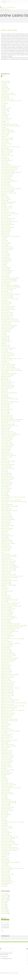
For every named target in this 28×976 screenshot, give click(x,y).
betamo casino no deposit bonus (8, 193)
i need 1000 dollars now (6, 442)
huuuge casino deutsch (6, 437)
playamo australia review (6, 737)
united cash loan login (5, 869)
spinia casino (3, 813)
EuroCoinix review (4, 330)
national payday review (6, 547)
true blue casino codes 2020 (7, 841)
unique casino (4, 865)
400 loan (3, 112)
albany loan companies (6, 151)
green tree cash (4, 410)
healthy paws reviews (5, 427)
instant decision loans (5, 456)
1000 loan (3, 84)
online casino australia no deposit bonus (9, 603)
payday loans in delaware (6, 692)
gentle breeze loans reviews (7, 382)
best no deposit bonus (5, 176)
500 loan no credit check (6, 137)
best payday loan (4, 182)
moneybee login (4, 534)
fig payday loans (4, 345)
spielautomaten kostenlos (6, 810)
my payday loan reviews (6, 541)
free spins (3, 361)
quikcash (3, 775)
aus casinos (3, 163)
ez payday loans (4, 337)
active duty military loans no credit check (9, 146)
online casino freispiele (6, 614)
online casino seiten (5, 634)
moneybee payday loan (6, 535)
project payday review (5, 750)
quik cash (3, 768)
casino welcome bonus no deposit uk (9, 298)
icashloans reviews (5, 450)
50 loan (2, 127)
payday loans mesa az (5, 698)
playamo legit (4, 743)
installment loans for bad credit (7, 455)
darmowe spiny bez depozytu (7, 309)
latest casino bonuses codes (7, 477)
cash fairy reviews (4, 243)
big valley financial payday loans (7, 202)
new (2, 552)
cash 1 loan (3, 237)
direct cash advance (5, 316)
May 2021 (3, 905)
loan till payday (4, 486)
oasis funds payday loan (6, 591)
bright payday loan (5, 231)
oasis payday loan (5, 597)
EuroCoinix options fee (6, 328)
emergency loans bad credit (7, 327)
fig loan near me (4, 342)
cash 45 (2, 239)
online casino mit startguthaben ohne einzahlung (11, 626)
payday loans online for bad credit (8, 707)
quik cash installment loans (6, 769)
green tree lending (5, 412)
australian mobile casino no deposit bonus (10, 166)
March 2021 (3, 908)
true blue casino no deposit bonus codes (9, 848)
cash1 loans (3, 263)
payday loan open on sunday (7, 682)
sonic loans (3, 796)
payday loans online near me (7, 708)
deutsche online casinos (6, 312)
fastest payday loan (5, 340)
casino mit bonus (4, 284)
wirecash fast (4, 884)
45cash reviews (4, 123)
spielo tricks (3, 811)
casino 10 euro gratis (5, 272)
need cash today (4, 550)
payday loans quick (5, 716)
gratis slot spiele (4, 404)
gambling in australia (5, 376)
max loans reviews (5, 512)
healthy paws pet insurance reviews (8, 425)
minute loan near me (5, 522)
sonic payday (3, 798)
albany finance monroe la (6, 149)
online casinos (4, 640)
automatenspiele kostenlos (6, 170)
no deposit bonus (4, 558)
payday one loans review (6, 729)
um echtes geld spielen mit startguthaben (9, 862)
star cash (3, 817)
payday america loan (5, 670)
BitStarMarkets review (5, 207)
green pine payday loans (6, 409)
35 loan (2, 105)
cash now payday (4, 254)
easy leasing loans (5, 324)
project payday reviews (6, 752)
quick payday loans (5, 765)
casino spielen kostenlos (6, 297)
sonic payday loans (5, 799)
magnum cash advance (6, 504)
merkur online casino (5, 515)
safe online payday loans (6, 783)
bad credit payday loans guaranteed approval (10, 172)
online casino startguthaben (7, 635)
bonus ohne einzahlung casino (7, 218)
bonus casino (4, 216)
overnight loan (4, 662)
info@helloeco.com (5, 1)
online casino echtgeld (5, 610)
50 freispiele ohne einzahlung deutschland (10, 126)
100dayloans (3, 87)
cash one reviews (4, 255)
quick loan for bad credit (6, 758)
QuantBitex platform (5, 753)
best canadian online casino (7, 173)
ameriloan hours (4, 158)
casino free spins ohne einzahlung (8, 279)
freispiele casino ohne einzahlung (8, 373)
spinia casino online (5, 814)
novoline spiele (4, 588)
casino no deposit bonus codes (7, 288)
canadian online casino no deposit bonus (9, 236)
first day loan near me (5, 349)
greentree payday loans (6, 416)
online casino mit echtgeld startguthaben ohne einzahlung (13, 625)
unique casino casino (5, 866)
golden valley (3, 395)
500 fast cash (4, 134)
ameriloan (3, 157)
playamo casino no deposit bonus (8, 740)
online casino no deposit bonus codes (9, 628)
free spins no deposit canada (7, 367)
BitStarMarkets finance (6, 206)
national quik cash (5, 549)
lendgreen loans (4, 480)
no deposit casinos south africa (7, 574)
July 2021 (3, 902)
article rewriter (4, 161)
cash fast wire (4, 245)
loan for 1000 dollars (5, 483)
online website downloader (6, 661)
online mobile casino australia (7, 653)
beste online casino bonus (6, 187)
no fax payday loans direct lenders (8, 580)
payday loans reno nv (5, 717)
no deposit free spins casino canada (8, 577)
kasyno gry (3, 470)
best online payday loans (6, 179)
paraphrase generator (5, 665)
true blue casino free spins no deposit (9, 844)
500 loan (3, 136)
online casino (4, 601)
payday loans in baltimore (6, 690)
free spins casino (4, 363)
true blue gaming (4, 853)
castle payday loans (5, 301)
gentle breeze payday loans (7, 386)
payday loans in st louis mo (6, 695)
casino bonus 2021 (5, 273)
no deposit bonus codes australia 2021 (9, 567)
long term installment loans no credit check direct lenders (13, 501)
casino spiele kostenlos (6, 292)
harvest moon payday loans (7, 424)
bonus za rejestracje (5, 219)
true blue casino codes (5, 840)
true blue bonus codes (5, 832)
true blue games (4, 851)
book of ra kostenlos (5, 222)
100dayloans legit (4, 88)
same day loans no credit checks (8, 784)
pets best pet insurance (6, 734)
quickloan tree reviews (5, 767)
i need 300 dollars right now (7, 445)
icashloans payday (5, 449)
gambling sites (4, 377)
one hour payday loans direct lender (8, 600)
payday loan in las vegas (6, 677)
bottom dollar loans (5, 230)
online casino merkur (5, 622)
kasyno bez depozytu (5, 467)
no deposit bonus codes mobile (7, 570)
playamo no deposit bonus (6, 744)
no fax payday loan (5, 579)
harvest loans (4, 422)
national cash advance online (7, 543)
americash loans (4, 154)
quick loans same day (5, 762)
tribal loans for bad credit (6, 828)
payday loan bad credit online (7, 676)
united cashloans (4, 872)
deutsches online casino (6, 313)
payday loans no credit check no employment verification (13, 702)
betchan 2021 (4, 196)
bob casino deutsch (5, 215)
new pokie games (4, 553)
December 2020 (4, 913)
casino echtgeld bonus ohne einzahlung (9, 278)
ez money (3, 334)
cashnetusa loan (4, 269)
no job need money (5, 582)
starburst (3, 819)
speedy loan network (5, 808)
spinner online (4, 816)
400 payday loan (4, 114)
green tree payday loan (6, 415)
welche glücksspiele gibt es (6, 881)
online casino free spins (6, 613)
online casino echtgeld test (6, 611)
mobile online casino (5, 529)
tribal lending (3, 825)
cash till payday (4, 257)
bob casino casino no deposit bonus (8, 213)
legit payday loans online (6, 479)
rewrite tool (3, 780)
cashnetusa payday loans (6, 270)
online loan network (5, 649)
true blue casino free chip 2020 (7, 843)
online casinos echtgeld (6, 641)
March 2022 (3, 893)
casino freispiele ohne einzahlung (8, 281)
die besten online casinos (6, 315)
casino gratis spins (5, 282)
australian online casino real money (8, 169)
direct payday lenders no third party (8, 319)
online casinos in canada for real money (9, 643)
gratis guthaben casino (6, 403)
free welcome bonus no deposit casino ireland (10, 370)
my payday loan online (5, 540)
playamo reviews (4, 747)
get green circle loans (5, 388)
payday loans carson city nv (7, 685)
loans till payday (4, 495)
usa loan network (4, 875)
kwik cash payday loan (5, 474)
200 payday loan (4, 97)
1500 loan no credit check (6, 93)
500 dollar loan (4, 128)
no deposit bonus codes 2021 (7, 564)
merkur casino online (5, 513)
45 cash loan (3, 115)
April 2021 (3, 907)
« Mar (2, 931)
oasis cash (3, 589)
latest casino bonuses (5, 476)
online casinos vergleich (6, 644)
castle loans (3, 300)
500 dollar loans (4, 133)
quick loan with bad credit (6, 761)
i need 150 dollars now (5, 443)
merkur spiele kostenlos (6, 516)
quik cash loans (4, 771)
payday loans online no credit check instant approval (12, 710)
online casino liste (4, 620)
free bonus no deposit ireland (7, 354)
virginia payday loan (5, 878)
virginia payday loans (5, 880)
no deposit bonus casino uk (7, 562)
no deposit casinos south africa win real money (11, 576)
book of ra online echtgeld (6, 227)
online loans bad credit (5, 650)
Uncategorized (4, 863)
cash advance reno (5, 242)
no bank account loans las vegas (8, 555)
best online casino (5, 178)
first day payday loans (5, 352)
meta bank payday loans (6, 518)
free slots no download (6, 360)
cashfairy (3, 264)
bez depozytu (4, 200)
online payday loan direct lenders (8, 655)
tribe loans (3, 829)
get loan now (4, 389)
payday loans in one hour (6, 693)
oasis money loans (5, 595)
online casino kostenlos (6, 619)
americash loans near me (6, 155)
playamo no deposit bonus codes (8, 746)
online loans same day (5, 652)
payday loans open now (6, 711)
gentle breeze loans (5, 380)
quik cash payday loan (5, 772)
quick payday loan (4, 764)
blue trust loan (4, 209)
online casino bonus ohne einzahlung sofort (10, 606)
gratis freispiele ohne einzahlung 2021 (9, 401)
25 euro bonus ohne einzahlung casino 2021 (10, 100)
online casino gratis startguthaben (8, 617)
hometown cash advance (6, 431)
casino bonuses (4, 275)
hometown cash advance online (7, 433)
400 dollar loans (4, 111)
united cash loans (4, 871)
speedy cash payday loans (6, 807)
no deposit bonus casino (6, 559)
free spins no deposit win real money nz (9, 368)
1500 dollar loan (4, 90)
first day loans (4, 351)
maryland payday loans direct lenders (9, 510)
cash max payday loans (6, 249)
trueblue (2, 856)
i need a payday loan (5, 447)
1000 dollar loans (4, 81)
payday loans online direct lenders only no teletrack (12, 705)
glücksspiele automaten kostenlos (8, 392)
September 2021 (4, 899)
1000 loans (3, 85)
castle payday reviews (5, 303)
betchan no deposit (5, 199)
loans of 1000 (4, 494)
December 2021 (4, 895)
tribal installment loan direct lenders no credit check (12, 822)
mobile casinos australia (6, 528)
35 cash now (3, 103)
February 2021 (4, 910)
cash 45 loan (3, 240)
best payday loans (5, 184)
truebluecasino (4, 859)
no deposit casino (4, 573)
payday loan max (4, 679)
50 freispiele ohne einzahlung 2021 (8, 124)
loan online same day (5, 485)
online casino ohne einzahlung (7, 629)
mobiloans (3, 532)
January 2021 (3, 911)
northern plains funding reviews (7, 585)
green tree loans (4, 413)
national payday (4, 544)
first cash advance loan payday (7, 348)
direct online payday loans (6, 318)
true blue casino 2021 (5, 835)
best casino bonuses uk (6, 175)
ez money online (4, 336)
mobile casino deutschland (6, 525)
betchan (2, 194)
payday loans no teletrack (6, 704)
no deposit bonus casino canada (8, 561)
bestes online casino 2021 (6, 191)
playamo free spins (5, 741)
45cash (2, 121)
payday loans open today (6, 714)
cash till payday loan (5, 258)
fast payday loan (4, 339)
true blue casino (4, 834)
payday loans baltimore (6, 683)
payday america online (5, 671)
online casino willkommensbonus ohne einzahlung (11, 638)
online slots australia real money (8, 659)
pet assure (3, 732)
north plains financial (5, 583)
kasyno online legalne (5, 473)
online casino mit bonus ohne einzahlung (9, 623)
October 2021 (4, 898)
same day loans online (5, 786)
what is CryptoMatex (5, 883)
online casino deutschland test (7, 608)
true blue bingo (4, 831)
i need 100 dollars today (6, 439)
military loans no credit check (7, 519)
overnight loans (4, 664)
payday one (3, 726)
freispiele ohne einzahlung (6, 374)
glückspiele (3, 391)
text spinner (3, 820)
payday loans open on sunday (7, 713)
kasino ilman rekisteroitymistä (7, 461)
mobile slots (3, 531)
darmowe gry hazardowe (6, 307)
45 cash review (4, 120)
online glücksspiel (4, 647)
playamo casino (4, 738)
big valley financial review (6, 203)
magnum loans (4, 507)
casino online (4, 291)
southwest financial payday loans (8, 802)
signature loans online (5, 792)
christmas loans (4, 304)
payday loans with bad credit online (8, 720)
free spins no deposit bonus (7, 366)
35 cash (2, 102)
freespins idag (4, 371)
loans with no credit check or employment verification (12, 497)
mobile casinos (4, 527)
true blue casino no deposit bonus (8, 847)
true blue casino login (5, 846)
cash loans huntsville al (6, 246)
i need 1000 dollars (5, 440)
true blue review (4, 854)
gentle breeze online (5, 383)
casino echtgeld (4, 276)
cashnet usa (3, 266)
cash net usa (3, 251)
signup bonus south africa (6, 793)
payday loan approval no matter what (9, 674)
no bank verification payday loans (8, 556)
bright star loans (4, 234)
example (3, 333)
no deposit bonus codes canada (7, 568)
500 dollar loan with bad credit (7, 131)
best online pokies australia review (8, 181)
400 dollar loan (4, 109)
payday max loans (5, 723)
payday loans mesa (5, 696)
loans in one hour (4, 491)
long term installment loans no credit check (10, 500)
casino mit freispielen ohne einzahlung (9, 285)
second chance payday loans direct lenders (10, 787)
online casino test (4, 637)
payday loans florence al (6, 686)
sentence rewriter (4, 789)
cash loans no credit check (6, 248)
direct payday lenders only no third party (9, 321)
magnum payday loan (5, 509)
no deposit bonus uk (5, 571)
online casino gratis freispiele (7, 616)
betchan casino (4, 197)
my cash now (4, 537)
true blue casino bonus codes (7, 838)
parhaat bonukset (4, 668)
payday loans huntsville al (6, 689)
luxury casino (3, 503)
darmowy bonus (4, 310)
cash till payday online (5, 260)
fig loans (3, 343)
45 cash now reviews (5, 118)
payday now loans (5, 725)
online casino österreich (6, 632)
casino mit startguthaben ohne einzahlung (10, 287)
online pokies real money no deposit (8, 658)
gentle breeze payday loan (6, 385)
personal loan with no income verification (9, 731)
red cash (3, 777)
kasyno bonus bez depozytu (7, 468)
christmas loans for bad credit (7, 306)
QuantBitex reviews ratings (6, 755)
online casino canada (5, 607)
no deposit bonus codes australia (8, 565)
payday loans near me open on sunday (9, 699)
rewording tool (4, 778)
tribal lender (3, 823)
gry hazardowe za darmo (6, 418)
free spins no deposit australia (7, 364)
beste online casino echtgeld (7, 190)
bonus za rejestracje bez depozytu (8, 221)
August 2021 (3, 901)
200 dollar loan (4, 96)
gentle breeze (4, 379)
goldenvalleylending (5, 397)
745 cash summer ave (5, 143)
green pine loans (4, 407)
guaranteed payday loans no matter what (9, 421)
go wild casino (4, 394)
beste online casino (5, 185)
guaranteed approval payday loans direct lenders (11, 419)
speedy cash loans (5, 805)
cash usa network (4, 261)
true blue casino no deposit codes (8, 850)
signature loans (4, 790)
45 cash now (3, 117)
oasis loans (3, 594)
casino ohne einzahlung (6, 289)
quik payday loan (4, 774)
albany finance (4, 148)
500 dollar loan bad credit (6, 130)
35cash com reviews (5, 108)
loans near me (4, 492)
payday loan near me (5, 680)
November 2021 (4, 896)
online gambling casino (6, 646)
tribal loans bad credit (5, 826)
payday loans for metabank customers (9, 687)
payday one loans (4, 728)
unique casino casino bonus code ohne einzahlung (11, 868)
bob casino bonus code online (7, 212)
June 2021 (3, 904)
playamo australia (4, 735)
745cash (2, 145)
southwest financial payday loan (7, 801)
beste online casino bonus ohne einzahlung (10, 188)
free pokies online (4, 357)
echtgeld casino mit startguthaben (8, 325)
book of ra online (4, 225)
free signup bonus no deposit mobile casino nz (11, 358)
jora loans (3, 458)
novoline (3, 586)
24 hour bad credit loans (6, 99)
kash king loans (4, 459)
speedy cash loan (4, 804)
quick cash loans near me (6, 756)
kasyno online (4, 471)
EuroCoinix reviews (5, 331)
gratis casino (3, 400)
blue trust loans (4, 210)
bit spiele (3, 205)
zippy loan (3, 886)
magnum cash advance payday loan (8, 506)
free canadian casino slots (6, 355)
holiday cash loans (5, 428)
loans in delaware (4, 489)
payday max (3, 722)
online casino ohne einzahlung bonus (9, 631)
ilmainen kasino (4, 452)
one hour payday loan (5, 598)
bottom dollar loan (5, 228)
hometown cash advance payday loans (9, 434)
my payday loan (4, 538)
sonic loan (3, 795)
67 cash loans (4, 140)
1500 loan (3, 91)
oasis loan (3, 592)
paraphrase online (5, 667)
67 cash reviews (4, 142)
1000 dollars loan (4, 82)
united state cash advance (6, 874)
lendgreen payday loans (6, 482)
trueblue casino (4, 857)
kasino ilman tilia (4, 462)
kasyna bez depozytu (5, 465)
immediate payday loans (6, 453)
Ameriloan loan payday (6, 160)
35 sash (2, 106)
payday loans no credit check (7, 701)
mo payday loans (4, 524)
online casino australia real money (8, 604)
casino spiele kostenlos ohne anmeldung (9, 294)
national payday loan (5, 546)
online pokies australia (5, 656)
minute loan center (5, 521)
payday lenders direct (5, 673)
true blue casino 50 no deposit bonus (9, 837)
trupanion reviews (4, 860)
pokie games (3, 749)
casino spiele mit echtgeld (6, 295)
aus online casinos (5, 164)
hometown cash (4, 430)
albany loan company (5, 152)
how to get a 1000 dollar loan (7, 436)
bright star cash (4, 233)
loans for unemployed (5, 488)
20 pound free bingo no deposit (7, 94)
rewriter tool (3, 781)
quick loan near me (5, 759)
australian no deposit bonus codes (8, 167)
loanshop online (4, 498)
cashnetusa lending (5, 267)
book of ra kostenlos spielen (7, 224)
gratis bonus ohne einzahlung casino (8, 398)
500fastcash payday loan (6, 139)
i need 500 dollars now (5, 446)
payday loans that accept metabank (8, 719)
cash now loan (4, 252)
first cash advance (5, 346)
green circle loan (4, 406)
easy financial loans (5, 322)
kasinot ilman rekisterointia (6, 464)
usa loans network (5, 877)
